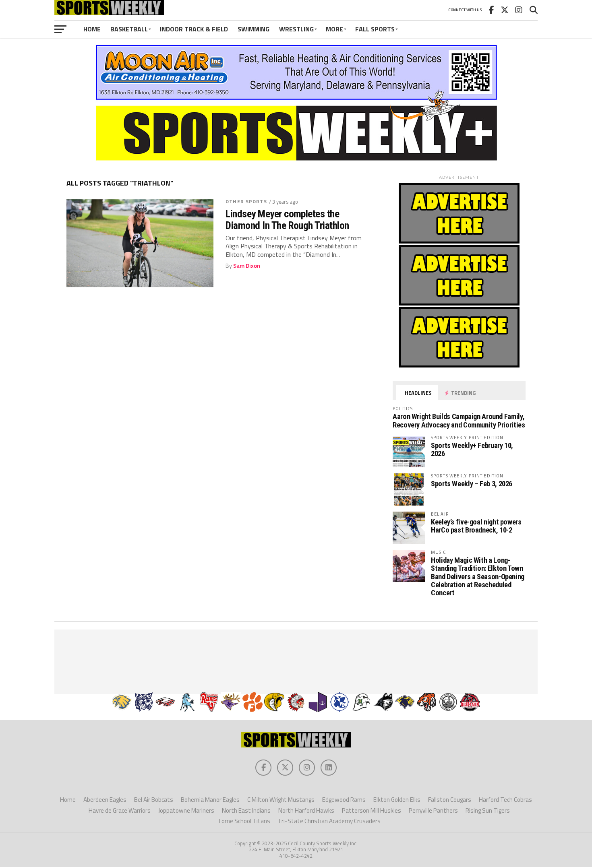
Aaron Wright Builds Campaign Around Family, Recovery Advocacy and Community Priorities (459, 420)
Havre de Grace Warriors (120, 810)
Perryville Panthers (433, 810)
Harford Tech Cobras (505, 799)
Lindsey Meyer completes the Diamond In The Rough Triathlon (287, 219)
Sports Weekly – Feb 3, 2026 (471, 483)
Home (92, 29)
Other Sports (246, 201)
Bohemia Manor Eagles (210, 799)
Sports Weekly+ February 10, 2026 (472, 449)
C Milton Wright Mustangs (281, 799)
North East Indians (246, 810)
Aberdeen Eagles (104, 799)
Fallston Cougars (449, 799)
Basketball (129, 29)
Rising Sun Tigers (488, 810)
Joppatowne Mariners (186, 810)
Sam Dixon (246, 265)
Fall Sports (375, 29)
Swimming (253, 29)
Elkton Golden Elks (396, 799)
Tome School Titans (244, 821)
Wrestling (296, 29)
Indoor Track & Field (194, 29)
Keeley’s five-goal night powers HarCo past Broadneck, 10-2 (476, 526)
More (334, 29)
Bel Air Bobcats (153, 799)
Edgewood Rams (344, 799)
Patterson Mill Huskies (371, 810)
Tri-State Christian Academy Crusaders (329, 821)
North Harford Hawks (306, 810)
